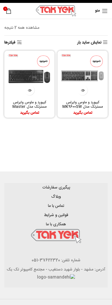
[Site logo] (56, 10)
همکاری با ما (56, 224)
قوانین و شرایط (56, 215)
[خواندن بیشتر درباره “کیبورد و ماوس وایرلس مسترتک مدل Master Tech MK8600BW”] (29, 90)
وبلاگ (56, 196)
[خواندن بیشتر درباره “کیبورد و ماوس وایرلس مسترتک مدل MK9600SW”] (83, 90)
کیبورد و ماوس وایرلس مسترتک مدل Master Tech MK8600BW (29, 107)
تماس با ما (56, 206)
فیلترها (10, 42)
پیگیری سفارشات (56, 187)
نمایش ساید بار (89, 42)
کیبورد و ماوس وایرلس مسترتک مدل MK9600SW (82, 105)
